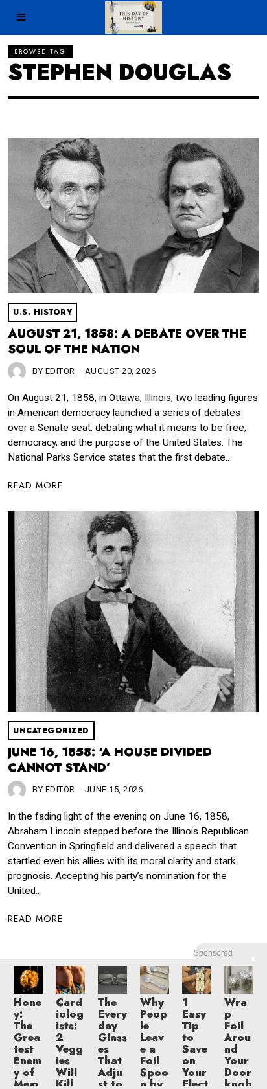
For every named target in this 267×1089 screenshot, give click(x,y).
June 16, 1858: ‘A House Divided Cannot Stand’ (110, 760)
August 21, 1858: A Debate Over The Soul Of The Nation (127, 341)
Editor (60, 371)
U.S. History (42, 312)
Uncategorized (51, 731)
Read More (35, 485)
